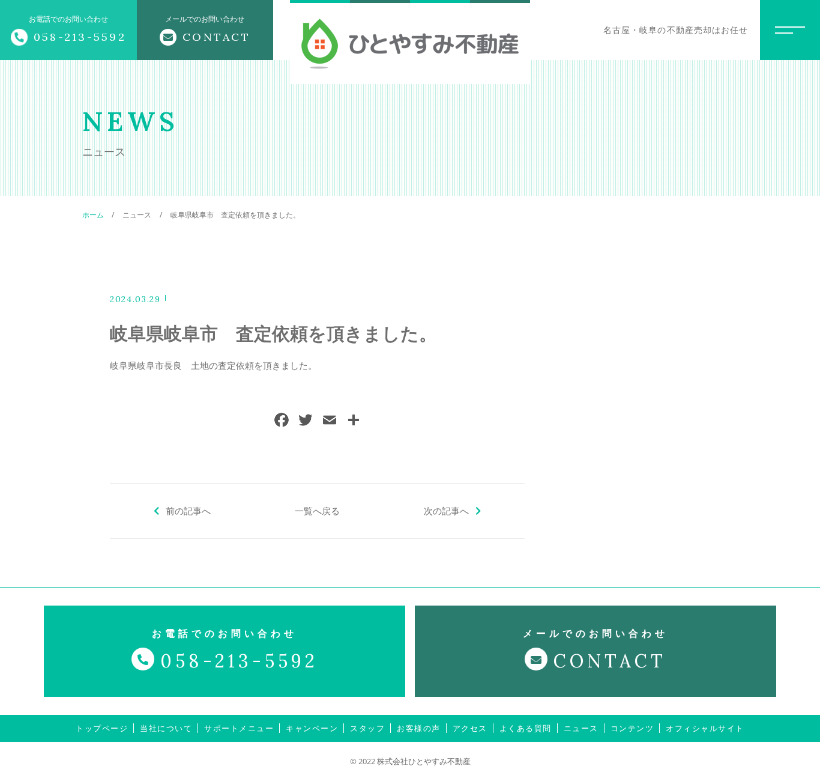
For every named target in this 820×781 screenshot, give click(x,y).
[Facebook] (282, 421)
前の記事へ (188, 511)
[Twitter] (306, 421)
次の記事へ (446, 511)
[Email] (330, 421)
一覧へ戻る (317, 511)
